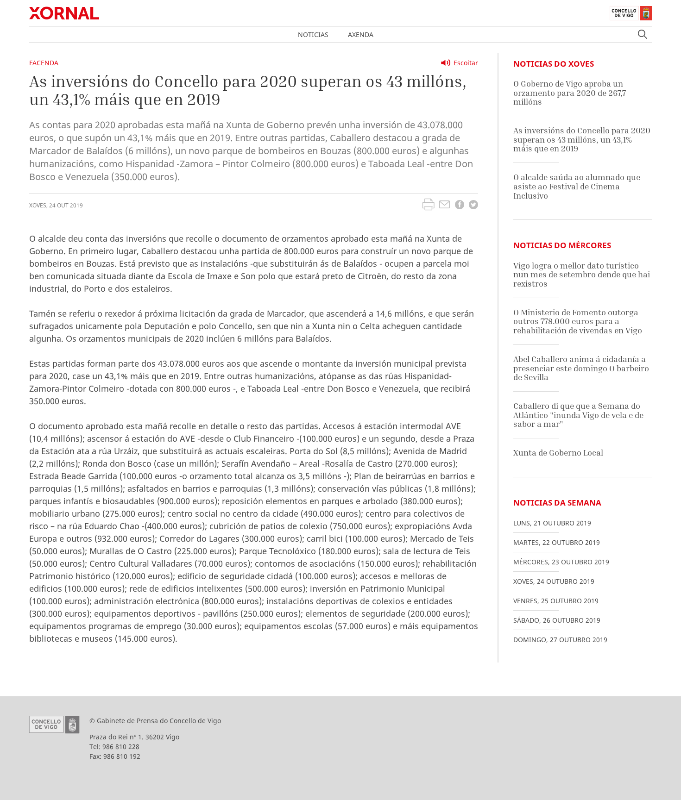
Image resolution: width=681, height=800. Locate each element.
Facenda (43, 62)
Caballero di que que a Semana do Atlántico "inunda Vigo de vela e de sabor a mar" (578, 415)
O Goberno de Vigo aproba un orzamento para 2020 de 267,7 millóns (569, 92)
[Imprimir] (428, 205)
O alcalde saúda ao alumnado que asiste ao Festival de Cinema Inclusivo (576, 186)
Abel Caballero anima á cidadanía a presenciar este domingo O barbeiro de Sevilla (581, 368)
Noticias (313, 34)
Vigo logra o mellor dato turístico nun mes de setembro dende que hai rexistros (581, 274)
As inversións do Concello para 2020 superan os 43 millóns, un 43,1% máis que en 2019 (581, 139)
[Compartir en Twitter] (473, 206)
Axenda (360, 34)
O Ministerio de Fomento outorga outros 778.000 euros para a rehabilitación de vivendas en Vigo (577, 321)
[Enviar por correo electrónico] (444, 205)
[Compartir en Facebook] (459, 206)
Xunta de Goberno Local (558, 452)
